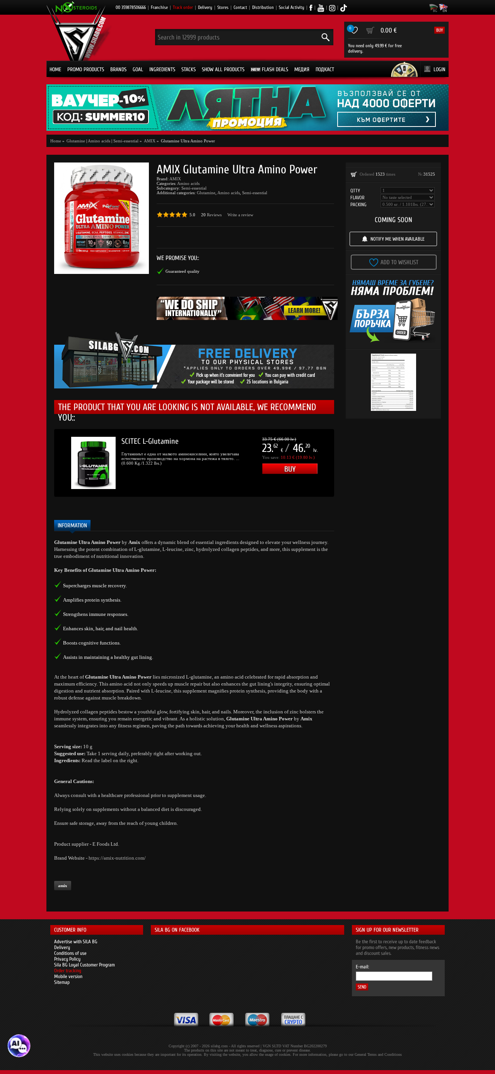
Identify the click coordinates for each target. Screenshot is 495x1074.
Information (72, 525)
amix (62, 885)
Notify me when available (397, 239)
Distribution (263, 7)
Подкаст (325, 69)
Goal (138, 69)
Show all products (223, 69)
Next (345, 463)
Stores (223, 7)
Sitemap (62, 982)
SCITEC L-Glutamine (150, 441)
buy (439, 30)
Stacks (188, 69)
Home (55, 69)
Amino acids (99, 141)
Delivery (205, 7)
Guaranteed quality (183, 271)
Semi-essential (125, 141)
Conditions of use (70, 953)
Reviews (214, 214)
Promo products (85, 69)
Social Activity (291, 7)
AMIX (175, 178)
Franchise (159, 7)
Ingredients (162, 69)
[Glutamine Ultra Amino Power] (101, 218)
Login (440, 69)
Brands (118, 69)
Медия (301, 69)
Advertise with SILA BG (75, 941)
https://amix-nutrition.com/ (117, 858)
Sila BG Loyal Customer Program (84, 965)
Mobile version (68, 976)
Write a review (240, 214)
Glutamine (206, 192)
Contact (240, 7)
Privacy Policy (67, 959)
